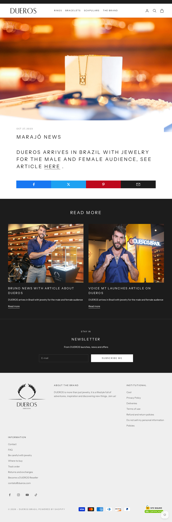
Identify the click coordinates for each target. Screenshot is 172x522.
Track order (14, 466)
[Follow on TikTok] (36, 495)
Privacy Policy (133, 397)
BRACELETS (73, 10)
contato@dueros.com (19, 483)
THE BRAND (110, 10)
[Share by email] (138, 184)
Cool (128, 392)
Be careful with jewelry (20, 455)
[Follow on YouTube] (27, 495)
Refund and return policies (140, 414)
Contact (12, 444)
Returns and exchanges (20, 472)
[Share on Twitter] (68, 184)
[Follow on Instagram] (18, 495)
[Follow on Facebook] (9, 495)
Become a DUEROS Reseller (23, 477)
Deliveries (131, 403)
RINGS (58, 10)
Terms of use (133, 408)
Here (52, 166)
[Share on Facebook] (33, 184)
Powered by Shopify (51, 509)
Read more (14, 306)
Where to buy (15, 460)
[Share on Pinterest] (103, 184)
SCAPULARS (91, 10)
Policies (130, 425)
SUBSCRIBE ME (112, 358)
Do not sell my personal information (145, 420)
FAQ (10, 449)
